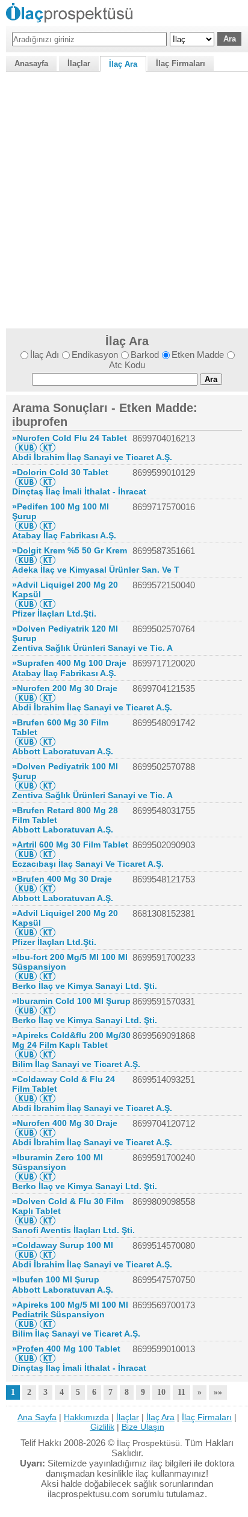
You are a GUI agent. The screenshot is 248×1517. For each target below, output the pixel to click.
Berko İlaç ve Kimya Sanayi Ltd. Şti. (84, 986)
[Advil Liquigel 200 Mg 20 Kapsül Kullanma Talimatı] (47, 604)
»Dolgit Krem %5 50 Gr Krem (69, 550)
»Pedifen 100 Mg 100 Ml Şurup (60, 511)
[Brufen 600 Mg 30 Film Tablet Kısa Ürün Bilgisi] (26, 741)
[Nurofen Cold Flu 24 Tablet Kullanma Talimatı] (47, 447)
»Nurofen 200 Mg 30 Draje (64, 688)
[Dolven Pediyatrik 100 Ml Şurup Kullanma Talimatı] (47, 785)
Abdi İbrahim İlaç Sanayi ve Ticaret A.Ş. (92, 457)
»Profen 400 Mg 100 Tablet (66, 1348)
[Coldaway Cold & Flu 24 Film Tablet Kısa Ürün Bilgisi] (26, 1098)
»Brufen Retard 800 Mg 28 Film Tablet (65, 815)
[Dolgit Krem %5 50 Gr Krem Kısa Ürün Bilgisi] (26, 560)
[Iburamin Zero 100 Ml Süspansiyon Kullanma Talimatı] (47, 1176)
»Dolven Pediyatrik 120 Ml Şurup (65, 633)
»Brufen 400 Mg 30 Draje (62, 879)
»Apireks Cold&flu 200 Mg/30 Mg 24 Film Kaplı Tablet (71, 1040)
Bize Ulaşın (143, 1427)
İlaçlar (78, 63)
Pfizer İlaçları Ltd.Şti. (54, 613)
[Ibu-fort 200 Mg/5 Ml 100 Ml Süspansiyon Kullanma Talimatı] (47, 976)
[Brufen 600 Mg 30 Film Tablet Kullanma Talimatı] (47, 741)
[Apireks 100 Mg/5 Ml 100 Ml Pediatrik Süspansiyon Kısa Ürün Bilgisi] (26, 1324)
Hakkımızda (86, 1417)
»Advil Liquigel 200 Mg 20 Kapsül (65, 589)
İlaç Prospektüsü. (149, 1443)
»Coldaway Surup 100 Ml (62, 1245)
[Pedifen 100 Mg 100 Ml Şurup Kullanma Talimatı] (47, 526)
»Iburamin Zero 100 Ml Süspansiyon (57, 1162)
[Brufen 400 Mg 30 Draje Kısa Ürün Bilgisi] (26, 888)
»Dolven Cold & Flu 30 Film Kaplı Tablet (67, 1206)
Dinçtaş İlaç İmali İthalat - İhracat (79, 491)
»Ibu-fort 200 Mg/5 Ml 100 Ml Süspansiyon (70, 961)
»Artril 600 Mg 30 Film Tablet (70, 844)
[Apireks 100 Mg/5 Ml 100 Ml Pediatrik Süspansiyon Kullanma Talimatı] (47, 1324)
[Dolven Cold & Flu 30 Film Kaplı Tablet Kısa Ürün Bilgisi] (26, 1220)
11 (181, 1392)
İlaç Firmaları (180, 63)
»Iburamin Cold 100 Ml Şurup (71, 1001)
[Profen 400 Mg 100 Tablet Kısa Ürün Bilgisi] (26, 1358)
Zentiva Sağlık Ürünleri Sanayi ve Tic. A (92, 648)
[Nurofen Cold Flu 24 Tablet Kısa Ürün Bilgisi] (26, 447)
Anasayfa (31, 63)
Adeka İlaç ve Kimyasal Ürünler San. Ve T (95, 569)
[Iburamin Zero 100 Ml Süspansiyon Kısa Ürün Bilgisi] (26, 1176)
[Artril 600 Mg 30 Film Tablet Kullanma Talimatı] (47, 854)
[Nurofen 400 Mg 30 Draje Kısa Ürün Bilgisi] (26, 1132)
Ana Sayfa (37, 1417)
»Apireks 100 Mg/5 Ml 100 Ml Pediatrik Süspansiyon (70, 1309)
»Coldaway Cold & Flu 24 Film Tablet (63, 1084)
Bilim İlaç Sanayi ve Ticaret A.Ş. (76, 1064)
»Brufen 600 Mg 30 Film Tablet (60, 727)
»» (218, 1392)
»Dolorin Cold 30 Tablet (60, 472)
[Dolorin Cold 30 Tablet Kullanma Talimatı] (47, 482)
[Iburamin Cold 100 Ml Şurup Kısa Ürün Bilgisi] (26, 1010)
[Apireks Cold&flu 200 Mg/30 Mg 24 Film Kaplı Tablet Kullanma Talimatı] (47, 1054)
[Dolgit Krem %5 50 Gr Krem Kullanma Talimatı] (47, 560)
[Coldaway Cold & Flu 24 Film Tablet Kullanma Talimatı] (47, 1098)
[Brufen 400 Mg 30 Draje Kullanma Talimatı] (47, 888)
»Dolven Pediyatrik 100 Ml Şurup (65, 771)
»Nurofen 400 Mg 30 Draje (64, 1123)
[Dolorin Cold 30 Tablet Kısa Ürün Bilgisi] (26, 482)
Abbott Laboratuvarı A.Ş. (62, 751)
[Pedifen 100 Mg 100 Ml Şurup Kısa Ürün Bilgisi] (26, 526)
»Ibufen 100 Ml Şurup (55, 1279)
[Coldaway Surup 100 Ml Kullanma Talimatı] (47, 1255)
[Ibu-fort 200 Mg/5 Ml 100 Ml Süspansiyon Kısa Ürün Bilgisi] (26, 976)
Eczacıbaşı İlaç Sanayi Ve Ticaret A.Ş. (88, 864)
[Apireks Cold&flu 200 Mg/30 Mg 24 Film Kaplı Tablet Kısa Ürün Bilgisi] (26, 1054)
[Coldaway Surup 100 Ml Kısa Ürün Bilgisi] (26, 1255)
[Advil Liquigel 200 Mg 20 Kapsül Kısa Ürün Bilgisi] (26, 604)
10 (161, 1392)
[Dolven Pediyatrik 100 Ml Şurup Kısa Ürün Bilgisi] (26, 785)
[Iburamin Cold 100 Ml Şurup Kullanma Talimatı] (47, 1010)
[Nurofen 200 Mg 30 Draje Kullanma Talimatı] (47, 698)
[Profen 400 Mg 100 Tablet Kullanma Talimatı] (47, 1358)
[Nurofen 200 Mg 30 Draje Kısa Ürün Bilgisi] (26, 698)
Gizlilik (102, 1427)
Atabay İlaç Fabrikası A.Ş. (64, 535)
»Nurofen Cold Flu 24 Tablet (69, 438)
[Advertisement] (124, 198)
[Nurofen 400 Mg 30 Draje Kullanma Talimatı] (47, 1132)
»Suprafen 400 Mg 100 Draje (69, 663)
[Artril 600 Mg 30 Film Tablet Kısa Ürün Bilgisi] (26, 854)
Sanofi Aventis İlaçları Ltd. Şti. (73, 1230)
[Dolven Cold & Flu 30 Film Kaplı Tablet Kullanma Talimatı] (47, 1220)
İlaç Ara (123, 64)
